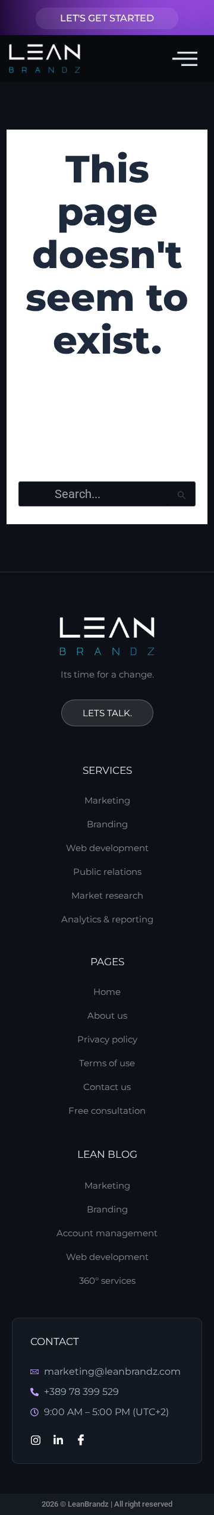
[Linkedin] (58, 1439)
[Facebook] (80, 1439)
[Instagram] (35, 1439)
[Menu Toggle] (184, 58)
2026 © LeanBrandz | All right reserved (107, 1504)
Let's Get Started (107, 18)
